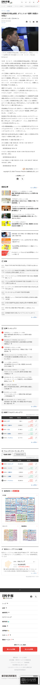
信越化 (9, 433)
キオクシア (10, 464)
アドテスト (10, 480)
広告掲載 (11, 660)
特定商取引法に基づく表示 (20, 665)
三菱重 (9, 476)
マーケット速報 (19, 6)
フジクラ (10, 468)
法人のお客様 (29, 649)
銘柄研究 (5, 612)
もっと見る (34, 187)
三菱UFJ (9, 425)
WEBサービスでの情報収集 (23, 660)
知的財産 (26, 662)
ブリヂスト (10, 438)
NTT (8, 421)
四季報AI (5, 630)
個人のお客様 (11, 649)
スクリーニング (7, 617)
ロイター (3, 22)
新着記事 (9, 6)
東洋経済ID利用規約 (20, 670)
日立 (8, 429)
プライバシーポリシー (17, 662)
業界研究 (5, 621)
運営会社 (15, 657)
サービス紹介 (23, 657)
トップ (3, 6)
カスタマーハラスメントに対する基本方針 (20, 667)
